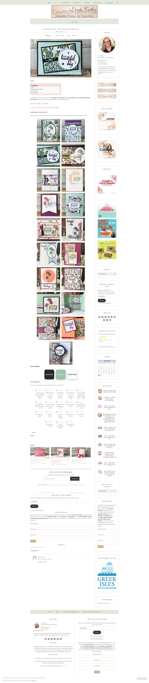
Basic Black (49, 374)
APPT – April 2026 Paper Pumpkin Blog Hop (110, 464)
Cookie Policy (33, 680)
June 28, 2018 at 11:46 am (44, 559)
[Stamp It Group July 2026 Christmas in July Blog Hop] (100, 428)
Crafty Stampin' (74, 11)
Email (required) (34, 523)
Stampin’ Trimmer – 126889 (60, 416)
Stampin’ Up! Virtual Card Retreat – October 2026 (109, 399)
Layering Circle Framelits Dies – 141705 (60, 406)
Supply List (34, 432)
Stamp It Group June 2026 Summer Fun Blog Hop (109, 446)
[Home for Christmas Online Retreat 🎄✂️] (100, 391)
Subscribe (75, 478)
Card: (32, 87)
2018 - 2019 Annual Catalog (54, 484)
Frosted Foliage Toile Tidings (79, 460)
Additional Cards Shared (37, 89)
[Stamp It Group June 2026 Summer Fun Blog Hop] (100, 445)
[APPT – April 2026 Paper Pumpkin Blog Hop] (100, 463)
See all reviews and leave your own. (106, 346)
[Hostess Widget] (107, 121)
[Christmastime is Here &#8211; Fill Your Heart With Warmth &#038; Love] (60, 452)
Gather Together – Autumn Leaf (38, 460)
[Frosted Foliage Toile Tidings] (81, 452)
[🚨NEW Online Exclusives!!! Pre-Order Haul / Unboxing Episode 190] (100, 453)
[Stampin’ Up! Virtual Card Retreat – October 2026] (100, 398)
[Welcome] (107, 44)
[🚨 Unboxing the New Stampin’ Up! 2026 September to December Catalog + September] (100, 415)
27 (109, 373)
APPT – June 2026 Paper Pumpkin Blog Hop (110, 437)
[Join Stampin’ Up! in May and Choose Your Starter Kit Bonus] (100, 472)
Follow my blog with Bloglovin (37, 547)
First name (33, 529)
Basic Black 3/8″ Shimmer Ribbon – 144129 (81, 406)
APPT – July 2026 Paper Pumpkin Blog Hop (110, 407)
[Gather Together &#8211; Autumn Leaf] (39, 452)
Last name (33, 534)
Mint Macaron (61, 374)
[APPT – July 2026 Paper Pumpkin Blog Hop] (100, 406)
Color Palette (34, 91)
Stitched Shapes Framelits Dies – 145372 (50, 406)
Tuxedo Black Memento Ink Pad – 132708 (39, 406)
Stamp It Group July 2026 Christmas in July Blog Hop (109, 429)
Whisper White (72, 374)
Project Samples (78, 484)
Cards (71, 484)
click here (64, 666)
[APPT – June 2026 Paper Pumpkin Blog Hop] (100, 436)
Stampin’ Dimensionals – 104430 (60, 426)
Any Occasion (66, 484)
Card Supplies (34, 92)
